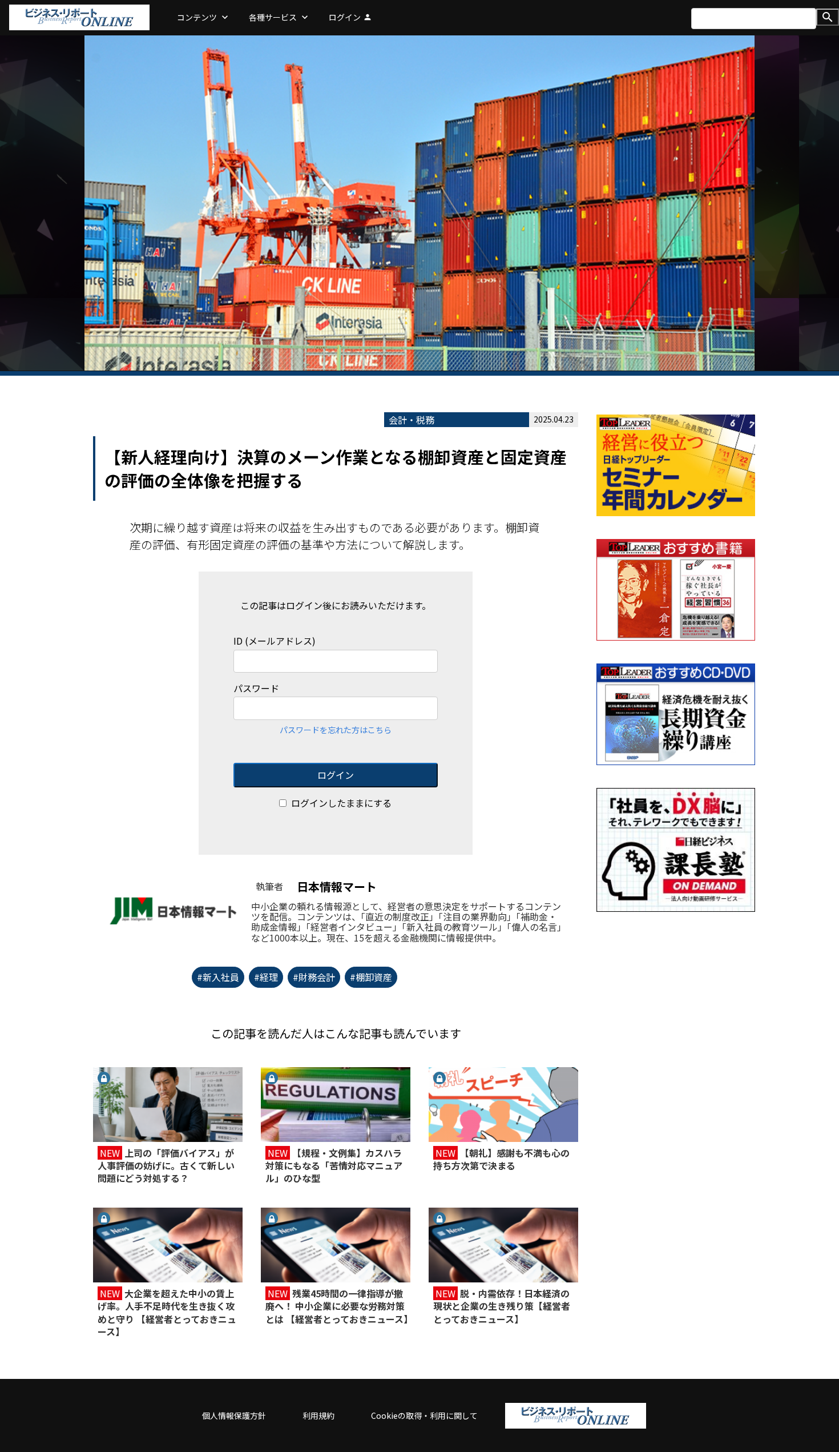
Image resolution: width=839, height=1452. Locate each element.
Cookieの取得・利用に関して (424, 1415)
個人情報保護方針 (234, 1415)
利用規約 (318, 1415)
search (827, 17)
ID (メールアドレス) (274, 640)
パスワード (256, 688)
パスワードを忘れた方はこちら (336, 729)
